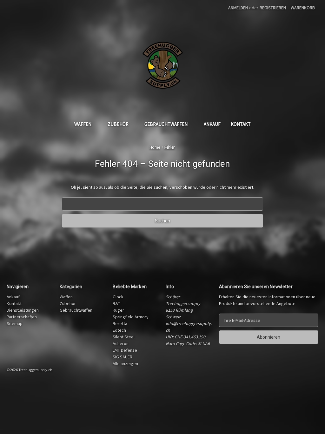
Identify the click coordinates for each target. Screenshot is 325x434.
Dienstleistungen (23, 310)
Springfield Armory (131, 317)
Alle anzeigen (125, 363)
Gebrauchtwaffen (166, 124)
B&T (116, 303)
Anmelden (238, 7)
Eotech (119, 330)
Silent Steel (124, 337)
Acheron (121, 343)
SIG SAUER (122, 357)
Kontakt (241, 124)
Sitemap (15, 323)
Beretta (120, 323)
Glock (118, 297)
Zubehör (118, 124)
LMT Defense (125, 350)
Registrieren (273, 7)
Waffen (82, 124)
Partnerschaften (22, 317)
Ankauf (212, 124)
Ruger (118, 310)
